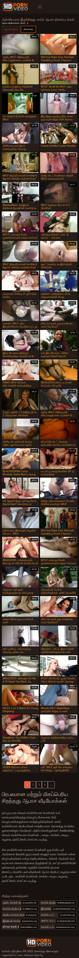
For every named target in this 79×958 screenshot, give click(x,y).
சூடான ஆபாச (11, 29)
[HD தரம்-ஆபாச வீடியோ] (16, 7)
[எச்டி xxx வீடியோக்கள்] (38, 942)
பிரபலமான (28, 29)
